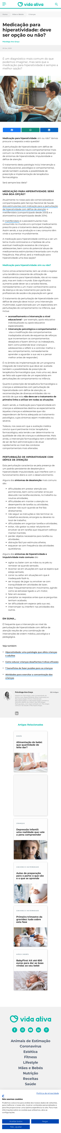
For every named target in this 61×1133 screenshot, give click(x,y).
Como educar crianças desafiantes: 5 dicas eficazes (31, 662)
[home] (30, 4)
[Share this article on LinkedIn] (49, 130)
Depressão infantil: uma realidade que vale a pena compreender (30, 832)
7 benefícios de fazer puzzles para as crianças (29, 668)
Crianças (32, 14)
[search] (56, 4)
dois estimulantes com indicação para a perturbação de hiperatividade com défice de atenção (30, 208)
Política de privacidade (47, 1093)
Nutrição (30, 1073)
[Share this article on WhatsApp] (30, 130)
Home (5, 14)
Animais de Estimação (30, 1041)
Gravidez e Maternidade (27, 867)
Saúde (30, 1084)
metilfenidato (12, 221)
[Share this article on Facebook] (12, 130)
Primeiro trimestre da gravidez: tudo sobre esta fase (29, 919)
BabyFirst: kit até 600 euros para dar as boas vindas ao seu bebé (30, 963)
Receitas (30, 1079)
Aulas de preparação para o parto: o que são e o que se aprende (30, 876)
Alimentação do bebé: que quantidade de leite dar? (29, 745)
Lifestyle (30, 1062)
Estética (30, 1052)
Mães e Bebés (18, 14)
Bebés (19, 736)
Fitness (30, 1057)
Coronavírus (30, 1046)
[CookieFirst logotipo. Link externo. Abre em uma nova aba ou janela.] (3, 1096)
